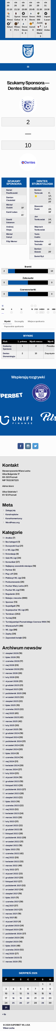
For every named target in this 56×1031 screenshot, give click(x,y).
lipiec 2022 (11, 849)
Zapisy (9, 634)
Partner (9, 570)
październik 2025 (14, 693)
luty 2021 (10, 917)
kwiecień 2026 (12, 669)
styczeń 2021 (12, 921)
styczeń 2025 (12, 729)
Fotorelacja (11, 554)
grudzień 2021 (12, 877)
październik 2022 (14, 837)
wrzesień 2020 (12, 937)
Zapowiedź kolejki (14, 638)
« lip (4, 1014)
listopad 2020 (12, 929)
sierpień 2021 (12, 893)
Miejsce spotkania (36, 321)
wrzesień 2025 (12, 697)
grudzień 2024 (12, 733)
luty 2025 (10, 725)
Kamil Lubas (11, 212)
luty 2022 (10, 869)
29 (43, 1003)
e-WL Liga (10, 550)
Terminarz (10, 614)
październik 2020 (14, 933)
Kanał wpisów (12, 514)
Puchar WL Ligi (12, 590)
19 (21, 998)
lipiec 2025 (11, 705)
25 (13, 1003)
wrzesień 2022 (12, 841)
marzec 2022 (12, 865)
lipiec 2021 (10, 897)
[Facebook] (21, 446)
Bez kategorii (11, 542)
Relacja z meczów (14, 598)
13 (28, 993)
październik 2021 (13, 885)
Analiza (9, 538)
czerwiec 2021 (12, 901)
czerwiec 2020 (12, 949)
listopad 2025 (12, 689)
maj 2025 (10, 713)
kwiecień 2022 (12, 861)
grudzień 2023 (12, 781)
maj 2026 (10, 665)
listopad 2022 (12, 833)
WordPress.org (12, 522)
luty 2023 (10, 821)
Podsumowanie (13, 582)
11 (13, 993)
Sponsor (9, 602)
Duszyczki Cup (12, 546)
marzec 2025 (12, 721)
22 (43, 998)
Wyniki (7, 321)
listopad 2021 (12, 881)
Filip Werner (11, 241)
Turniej (9, 618)
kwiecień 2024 (12, 765)
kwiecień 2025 (12, 717)
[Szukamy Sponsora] (2, 306)
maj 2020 (10, 953)
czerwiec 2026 (12, 661)
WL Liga (9, 629)
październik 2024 (14, 741)
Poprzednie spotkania (14, 326)
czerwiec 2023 (12, 805)
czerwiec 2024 (12, 757)
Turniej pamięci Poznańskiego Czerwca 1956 (26, 622)
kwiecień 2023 (12, 813)
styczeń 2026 (12, 681)
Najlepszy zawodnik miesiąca (19, 566)
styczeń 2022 (12, 873)
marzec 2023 (12, 817)
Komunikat (10, 562)
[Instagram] (28, 446)
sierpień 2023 (12, 797)
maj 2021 (10, 905)
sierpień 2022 (12, 845)
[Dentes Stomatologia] (2, 314)
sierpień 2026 (12, 653)
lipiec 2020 (11, 945)
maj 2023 (10, 809)
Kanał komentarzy (14, 518)
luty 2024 (10, 773)
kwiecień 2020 (12, 957)
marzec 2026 (12, 673)
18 (13, 998)
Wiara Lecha (8, 1028)
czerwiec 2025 (12, 709)
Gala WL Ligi (11, 558)
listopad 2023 (12, 785)
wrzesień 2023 (12, 793)
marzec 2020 (12, 961)
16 (50, 993)
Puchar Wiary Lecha (15, 586)
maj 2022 (10, 857)
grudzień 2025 (12, 685)
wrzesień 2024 (12, 745)
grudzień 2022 (12, 829)
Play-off (9, 574)
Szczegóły (19, 321)
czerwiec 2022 (12, 853)
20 (28, 998)
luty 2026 (10, 677)
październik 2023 (14, 789)
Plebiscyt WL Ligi (13, 578)
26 (20, 1003)
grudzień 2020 (12, 925)
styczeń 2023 (12, 825)
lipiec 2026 (11, 657)
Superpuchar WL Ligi (15, 610)
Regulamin (10, 594)
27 (28, 1003)
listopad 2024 (12, 737)
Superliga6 (10, 606)
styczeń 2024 (12, 777)
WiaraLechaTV (12, 626)
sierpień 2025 (12, 701)
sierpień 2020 (12, 941)
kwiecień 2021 (12, 909)
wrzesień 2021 (12, 889)
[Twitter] (35, 446)
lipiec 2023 (11, 801)
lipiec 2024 (11, 753)
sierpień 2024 (12, 749)
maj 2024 (10, 761)
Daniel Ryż (39, 256)
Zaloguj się (10, 510)
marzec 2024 (12, 769)
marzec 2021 (11, 913)
